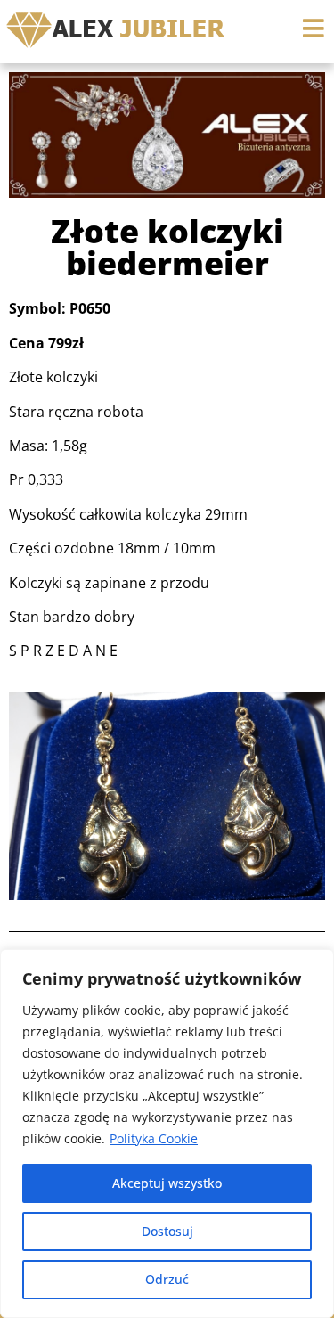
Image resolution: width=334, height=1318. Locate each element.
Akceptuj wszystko (167, 1183)
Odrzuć (167, 1279)
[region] (167, 1133)
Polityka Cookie (154, 1138)
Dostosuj (167, 1231)
